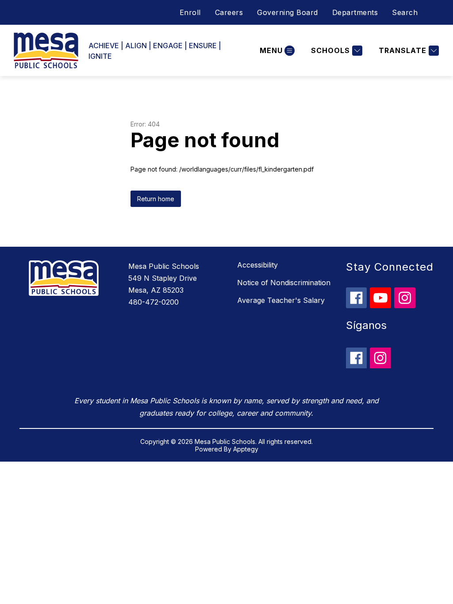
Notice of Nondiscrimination (283, 282)
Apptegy (245, 449)
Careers (229, 12)
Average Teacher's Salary (281, 300)
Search (405, 12)
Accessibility (257, 264)
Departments (355, 12)
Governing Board (287, 12)
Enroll (190, 12)
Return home (155, 199)
